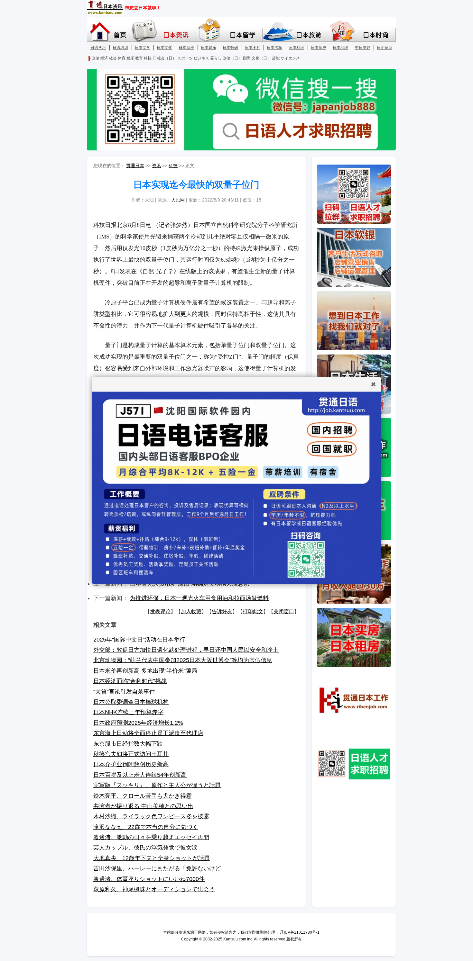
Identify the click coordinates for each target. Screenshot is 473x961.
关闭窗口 (284, 611)
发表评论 (160, 611)
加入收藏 (191, 611)
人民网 (178, 199)
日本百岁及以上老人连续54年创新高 (140, 775)
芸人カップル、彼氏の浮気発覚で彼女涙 (145, 847)
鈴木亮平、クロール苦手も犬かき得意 (142, 796)
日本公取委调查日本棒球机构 (131, 702)
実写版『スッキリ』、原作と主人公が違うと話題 (157, 785)
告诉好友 (222, 611)
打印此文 (253, 611)
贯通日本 (135, 165)
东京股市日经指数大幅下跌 (128, 744)
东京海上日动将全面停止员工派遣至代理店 (148, 733)
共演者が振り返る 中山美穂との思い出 (143, 806)
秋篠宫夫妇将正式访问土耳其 (131, 754)
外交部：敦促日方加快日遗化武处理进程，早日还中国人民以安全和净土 (186, 650)
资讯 (156, 165)
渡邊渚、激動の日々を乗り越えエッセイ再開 (151, 837)
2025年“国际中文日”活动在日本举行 (139, 639)
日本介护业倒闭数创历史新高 (131, 764)
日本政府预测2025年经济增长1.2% (138, 723)
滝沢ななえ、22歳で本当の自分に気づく (145, 827)
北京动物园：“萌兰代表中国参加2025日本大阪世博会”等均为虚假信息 (182, 660)
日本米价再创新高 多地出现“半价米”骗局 (145, 671)
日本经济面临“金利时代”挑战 (130, 681)
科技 (173, 165)
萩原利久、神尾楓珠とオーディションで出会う (154, 889)
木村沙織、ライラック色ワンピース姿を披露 (151, 816)
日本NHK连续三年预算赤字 (128, 712)
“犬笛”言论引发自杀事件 (124, 691)
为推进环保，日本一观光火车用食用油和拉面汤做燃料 (199, 598)
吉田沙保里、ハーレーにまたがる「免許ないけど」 (160, 868)
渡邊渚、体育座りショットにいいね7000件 (149, 879)
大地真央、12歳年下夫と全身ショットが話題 (151, 858)
